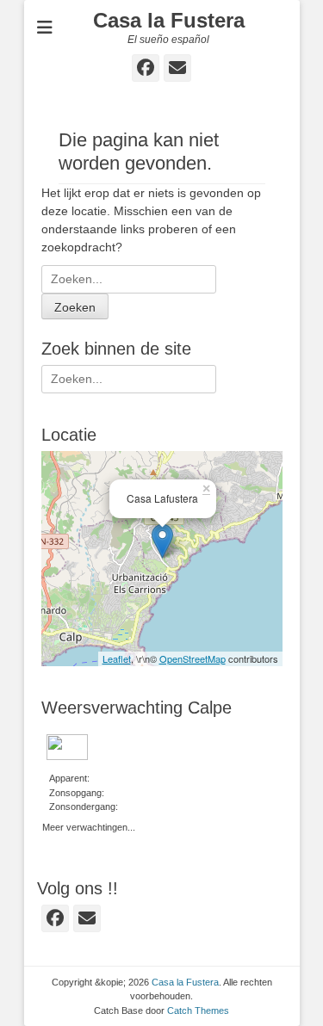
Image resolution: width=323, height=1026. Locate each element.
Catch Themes (198, 1010)
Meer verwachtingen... (88, 825)
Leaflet (116, 658)
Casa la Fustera (169, 20)
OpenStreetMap (192, 658)
